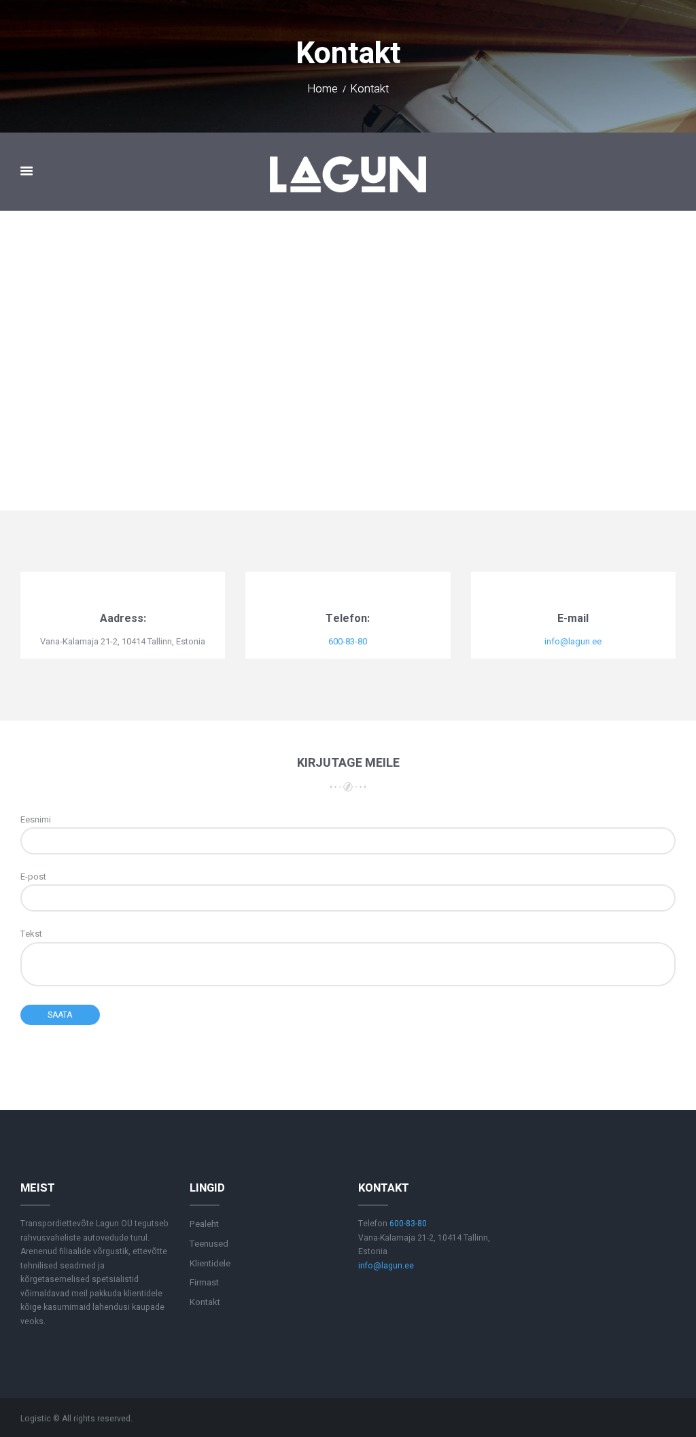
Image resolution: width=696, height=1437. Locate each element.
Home (322, 89)
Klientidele (210, 1263)
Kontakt (205, 1302)
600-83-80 (347, 641)
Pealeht (204, 1223)
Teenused (209, 1243)
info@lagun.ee (573, 641)
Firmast (204, 1282)
